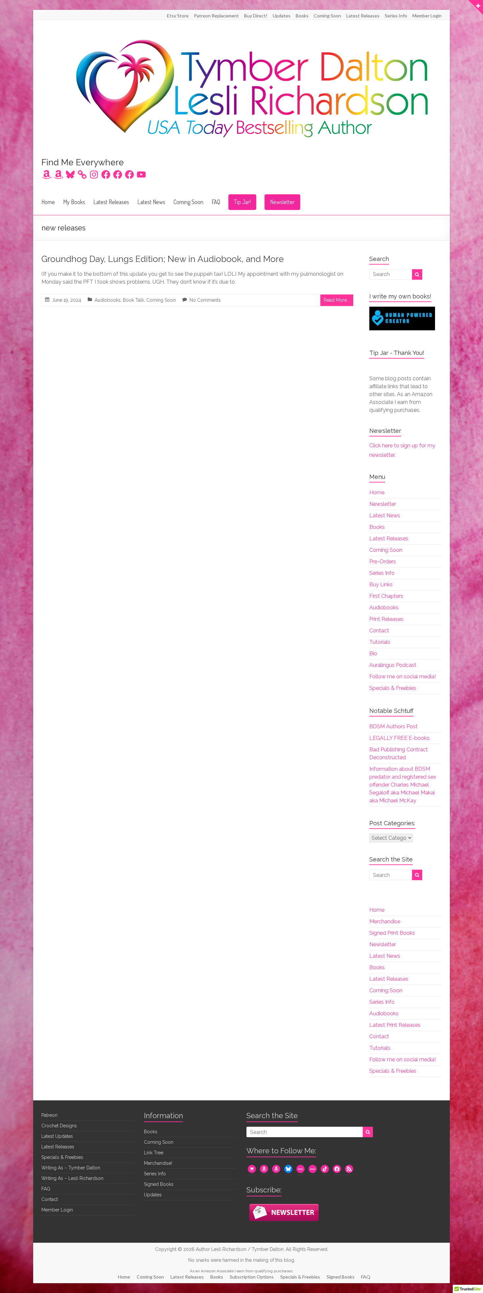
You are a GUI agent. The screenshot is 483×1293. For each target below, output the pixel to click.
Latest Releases (363, 15)
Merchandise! (158, 1163)
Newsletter (282, 201)
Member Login (427, 15)
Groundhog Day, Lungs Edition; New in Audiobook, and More (162, 259)
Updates (281, 15)
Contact (379, 630)
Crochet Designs (59, 1125)
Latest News (151, 201)
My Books (74, 201)
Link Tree (153, 1152)
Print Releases (386, 619)
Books (302, 15)
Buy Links (381, 584)
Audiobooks (108, 300)
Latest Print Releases (395, 1025)
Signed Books (158, 1184)
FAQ (216, 201)
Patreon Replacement (216, 15)
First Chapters (386, 596)
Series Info (396, 15)
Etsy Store (178, 15)
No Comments (205, 300)
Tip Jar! (242, 201)
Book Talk (133, 300)
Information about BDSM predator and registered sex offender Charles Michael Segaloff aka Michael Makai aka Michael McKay (402, 785)
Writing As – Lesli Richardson (72, 1178)
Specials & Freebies (392, 688)
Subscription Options (252, 1277)
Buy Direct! (255, 15)
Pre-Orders (382, 561)
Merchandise (384, 921)
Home (48, 201)
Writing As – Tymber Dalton (70, 1167)
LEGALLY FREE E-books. (399, 738)
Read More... (337, 300)
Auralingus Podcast (392, 665)
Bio (373, 653)
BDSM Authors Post (393, 726)
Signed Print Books (392, 933)
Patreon (49, 1115)
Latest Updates (57, 1136)
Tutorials (379, 642)
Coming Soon (327, 15)
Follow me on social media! (402, 676)
